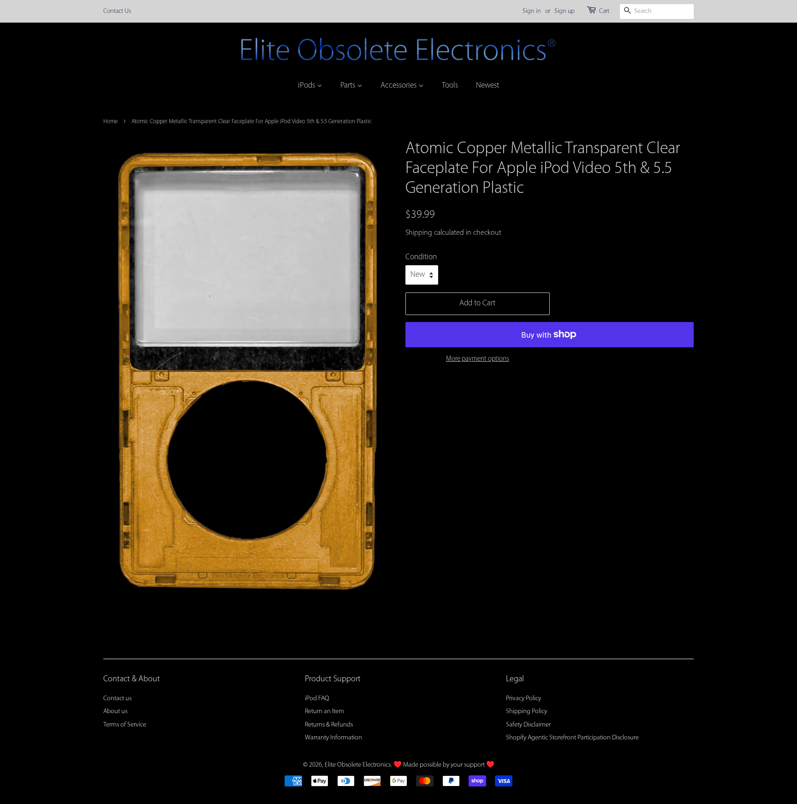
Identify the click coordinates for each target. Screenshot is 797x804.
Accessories (399, 85)
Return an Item (324, 711)
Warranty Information (333, 737)
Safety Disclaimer (528, 724)
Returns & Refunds (329, 724)
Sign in (532, 11)
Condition (421, 257)
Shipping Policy (526, 711)
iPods (307, 85)
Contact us (117, 698)
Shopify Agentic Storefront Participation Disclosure (572, 737)
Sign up (564, 11)
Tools (450, 85)
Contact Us (117, 11)
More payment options (477, 359)
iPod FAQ (317, 698)
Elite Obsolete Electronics (358, 765)
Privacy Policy (523, 698)
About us (115, 711)
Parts (348, 85)
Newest (487, 85)
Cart (604, 11)
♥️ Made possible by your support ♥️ (443, 765)
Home (110, 122)
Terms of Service (124, 724)
